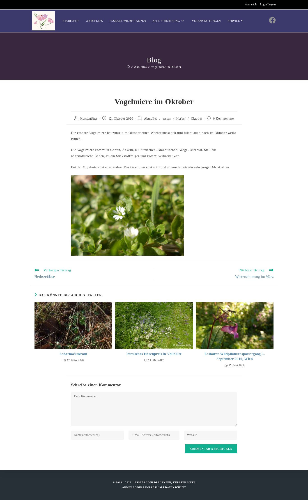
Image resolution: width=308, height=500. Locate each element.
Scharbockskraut (73, 354)
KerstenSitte (88, 118)
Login (137, 487)
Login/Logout (268, 4)
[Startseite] (128, 66)
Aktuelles (150, 118)
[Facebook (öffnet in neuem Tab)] (272, 20)
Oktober (196, 118)
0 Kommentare (223, 118)
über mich (251, 4)
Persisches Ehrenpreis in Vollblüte (154, 354)
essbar (167, 118)
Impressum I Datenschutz (165, 487)
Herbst (181, 118)
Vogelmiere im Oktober (166, 66)
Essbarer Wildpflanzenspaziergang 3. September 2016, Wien (235, 356)
